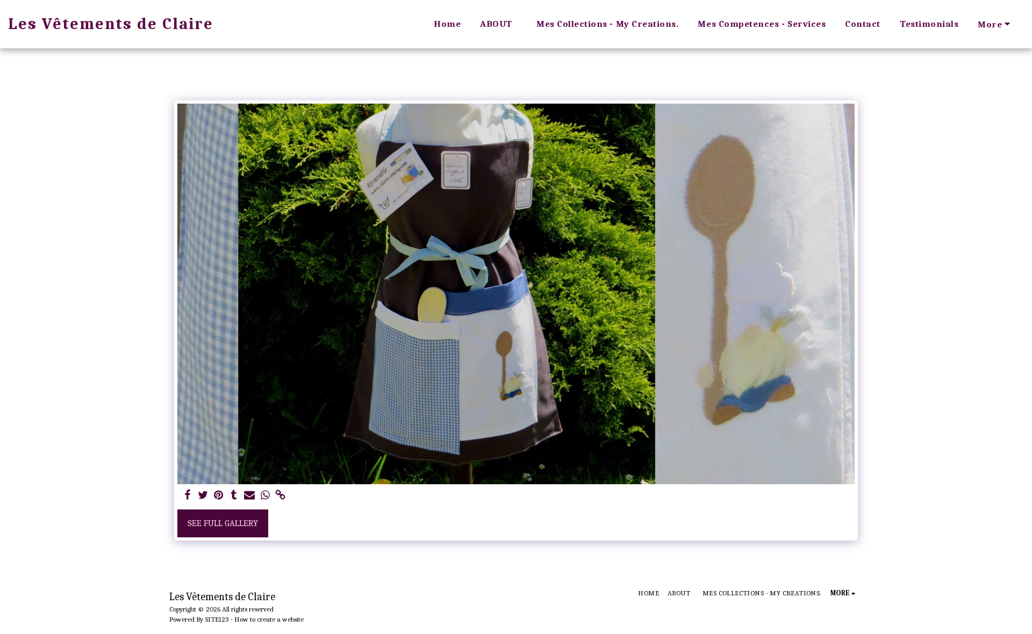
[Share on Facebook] (187, 496)
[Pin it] (218, 496)
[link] (280, 496)
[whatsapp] (265, 496)
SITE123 (217, 619)
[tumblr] (234, 496)
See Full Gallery (223, 523)
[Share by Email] (249, 496)
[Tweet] (203, 496)
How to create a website (269, 619)
